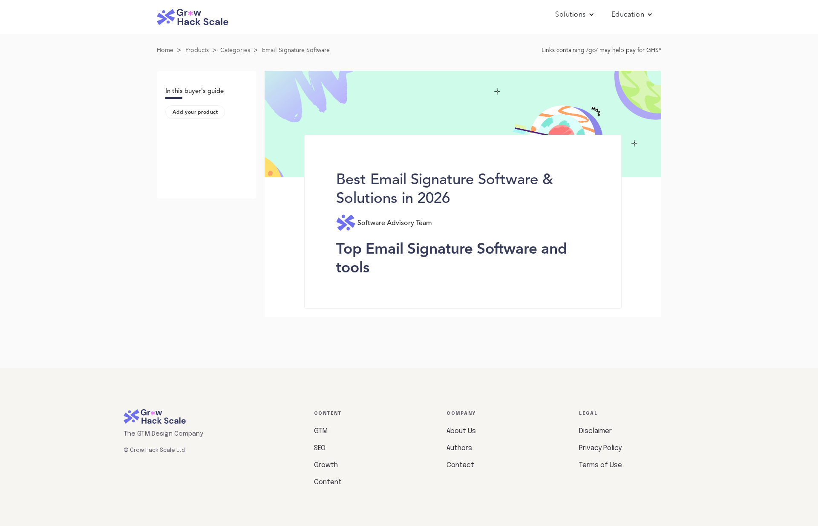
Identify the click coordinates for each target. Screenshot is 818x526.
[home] (192, 17)
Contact (460, 465)
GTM (321, 431)
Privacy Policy (600, 448)
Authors (459, 448)
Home (165, 50)
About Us (461, 431)
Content (328, 482)
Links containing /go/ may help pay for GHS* (601, 50)
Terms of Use (600, 465)
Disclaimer (595, 431)
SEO (319, 448)
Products (197, 50)
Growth (326, 465)
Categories (235, 50)
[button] (575, 15)
